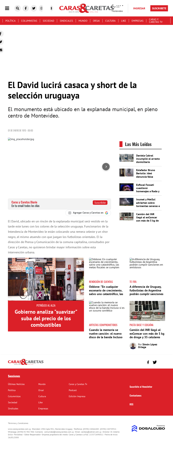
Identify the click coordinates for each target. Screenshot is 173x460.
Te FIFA (133, 282)
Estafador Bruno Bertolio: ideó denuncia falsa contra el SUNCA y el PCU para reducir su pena (148, 178)
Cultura (110, 20)
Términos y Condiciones (18, 423)
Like (123, 20)
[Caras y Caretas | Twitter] (34, 8)
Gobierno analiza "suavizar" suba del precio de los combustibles (46, 318)
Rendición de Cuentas (101, 282)
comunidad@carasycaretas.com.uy (59, 432)
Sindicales (66, 20)
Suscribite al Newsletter (141, 386)
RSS (131, 404)
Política (10, 20)
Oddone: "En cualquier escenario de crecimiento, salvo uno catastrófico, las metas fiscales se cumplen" (106, 292)
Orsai (96, 20)
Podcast (73, 390)
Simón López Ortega (147, 346)
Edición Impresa (77, 396)
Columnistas (29, 20)
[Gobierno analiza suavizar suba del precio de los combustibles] (46, 279)
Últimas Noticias (16, 384)
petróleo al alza (45, 305)
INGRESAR (139, 8)
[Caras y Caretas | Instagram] (42, 8)
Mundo (83, 20)
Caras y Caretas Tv (156, 20)
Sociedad (48, 20)
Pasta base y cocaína (141, 325)
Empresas (137, 20)
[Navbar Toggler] (9, 8)
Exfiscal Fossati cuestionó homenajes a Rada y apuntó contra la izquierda (147, 191)
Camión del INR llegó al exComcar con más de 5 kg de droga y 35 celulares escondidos (148, 220)
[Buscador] (17, 8)
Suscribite (100, 202)
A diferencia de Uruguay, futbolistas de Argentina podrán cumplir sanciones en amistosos (146, 292)
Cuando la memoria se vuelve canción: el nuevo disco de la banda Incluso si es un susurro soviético (105, 335)
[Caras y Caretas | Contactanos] (161, 362)
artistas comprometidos (103, 325)
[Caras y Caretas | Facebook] (25, 8)
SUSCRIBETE (159, 8)
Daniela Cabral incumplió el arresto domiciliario (148, 159)
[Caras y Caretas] (25, 364)
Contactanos (135, 395)
